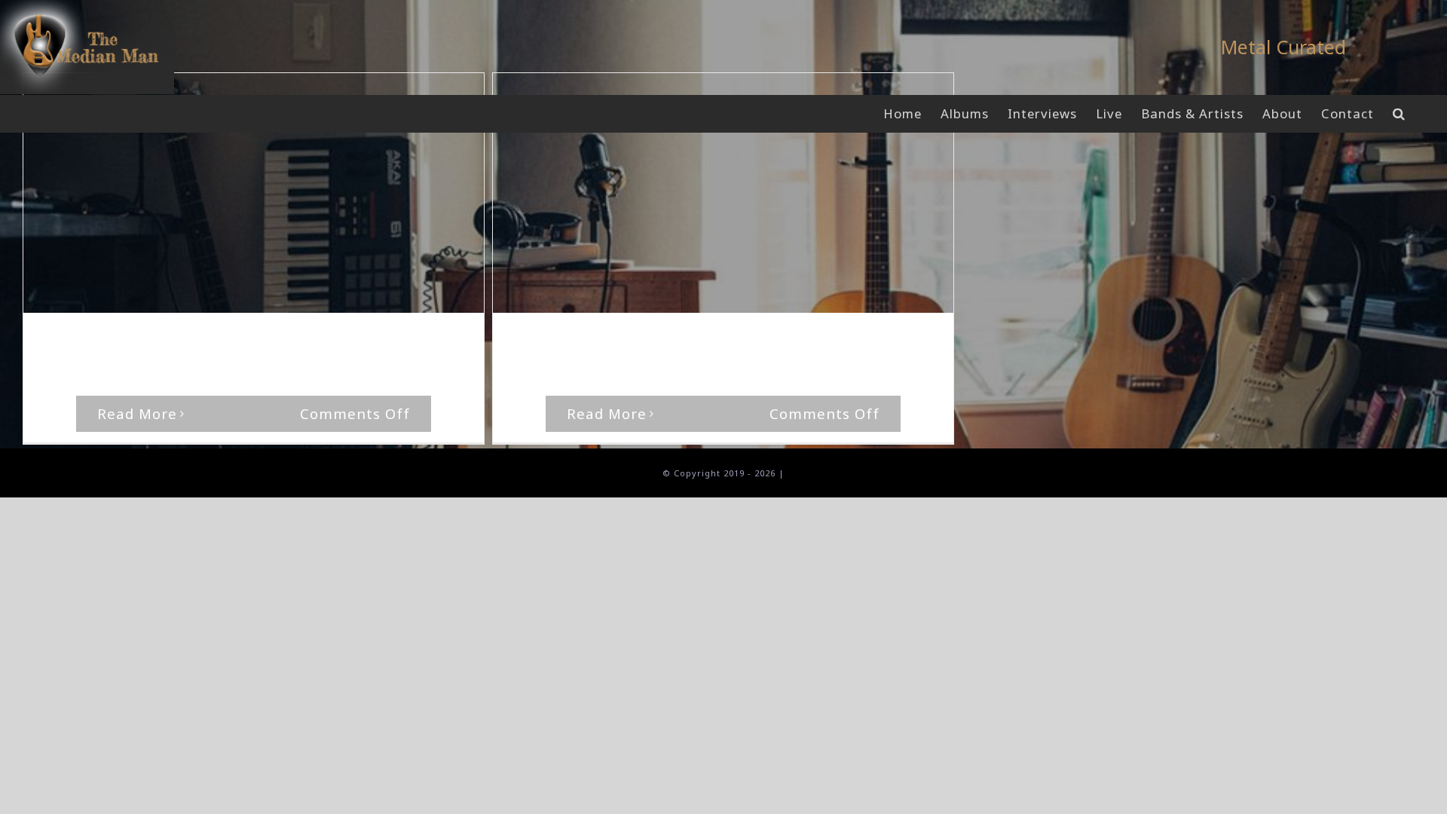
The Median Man (98, 341)
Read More (137, 413)
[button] (1399, 114)
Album (269, 341)
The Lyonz (316, 341)
